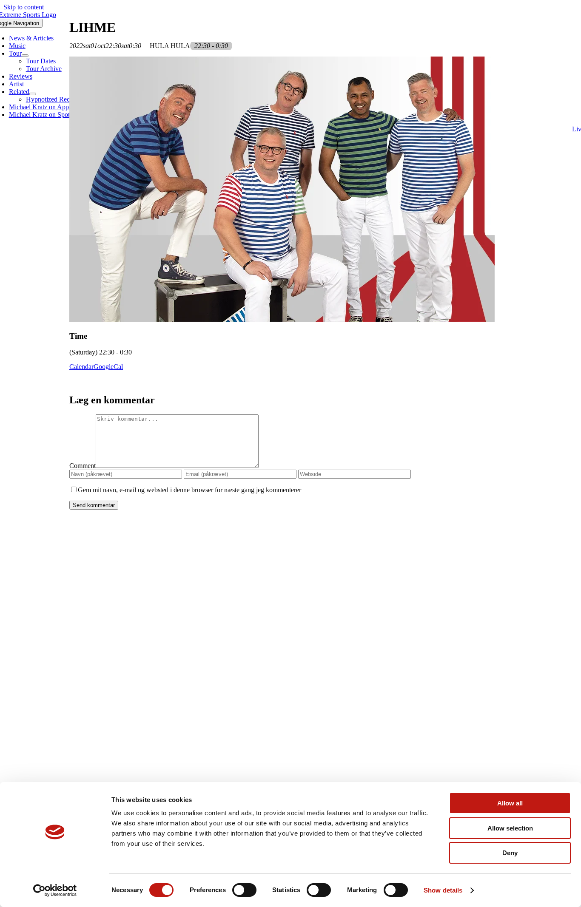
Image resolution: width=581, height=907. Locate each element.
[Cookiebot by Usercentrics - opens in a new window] (55, 890)
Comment (82, 465)
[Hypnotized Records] (290, 570)
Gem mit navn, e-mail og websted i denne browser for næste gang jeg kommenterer (189, 489)
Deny (510, 852)
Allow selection (510, 828)
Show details (443, 890)
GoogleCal (108, 366)
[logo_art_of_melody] (290, 683)
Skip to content (23, 7)
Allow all (510, 803)
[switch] (244, 890)
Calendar (81, 366)
